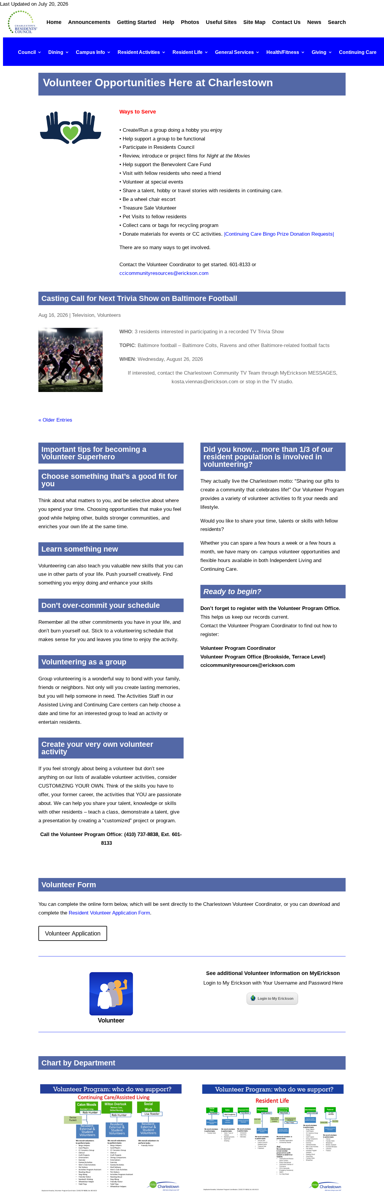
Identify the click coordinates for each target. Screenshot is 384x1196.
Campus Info (90, 52)
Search (337, 22)
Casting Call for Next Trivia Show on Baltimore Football (139, 298)
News (314, 22)
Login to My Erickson (275, 999)
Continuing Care (357, 52)
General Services (234, 52)
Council (27, 52)
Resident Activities (139, 52)
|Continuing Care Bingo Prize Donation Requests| (279, 234)
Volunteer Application (72, 933)
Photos (190, 22)
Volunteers (109, 315)
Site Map (254, 22)
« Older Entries (55, 420)
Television (83, 315)
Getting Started (136, 22)
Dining (55, 52)
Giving (319, 52)
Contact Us (286, 22)
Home (54, 22)
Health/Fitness (282, 52)
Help (168, 22)
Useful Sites (221, 22)
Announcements (89, 22)
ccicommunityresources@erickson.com (163, 273)
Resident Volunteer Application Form (109, 913)
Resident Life (187, 52)
